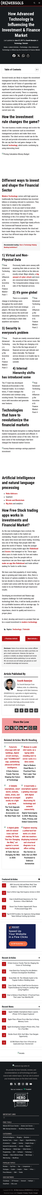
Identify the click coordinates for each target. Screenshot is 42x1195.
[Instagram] (36, 712)
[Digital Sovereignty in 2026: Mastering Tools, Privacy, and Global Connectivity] (29, 809)
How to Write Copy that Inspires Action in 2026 (23, 892)
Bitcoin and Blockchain (15, 500)
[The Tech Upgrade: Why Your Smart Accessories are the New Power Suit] (12, 803)
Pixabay (25, 1193)
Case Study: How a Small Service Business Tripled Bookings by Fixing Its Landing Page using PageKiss (23, 987)
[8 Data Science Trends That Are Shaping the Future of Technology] (12, 767)
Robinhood (34, 548)
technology (13, 145)
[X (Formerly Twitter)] (26, 712)
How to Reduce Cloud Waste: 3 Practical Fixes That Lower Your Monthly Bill (29, 771)
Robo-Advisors (12, 493)
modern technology (29, 622)
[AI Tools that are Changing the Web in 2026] (12, 848)
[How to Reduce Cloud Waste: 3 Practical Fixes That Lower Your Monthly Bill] (29, 762)
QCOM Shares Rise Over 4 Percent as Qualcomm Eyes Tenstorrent (23, 1043)
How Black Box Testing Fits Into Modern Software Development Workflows (23, 971)
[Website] (16, 712)
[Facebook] (21, 712)
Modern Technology (10, 196)
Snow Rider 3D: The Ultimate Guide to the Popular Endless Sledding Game (23, 979)
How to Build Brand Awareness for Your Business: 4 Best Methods (23, 900)
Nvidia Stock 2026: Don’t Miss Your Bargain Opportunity (23, 1035)
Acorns (8, 551)
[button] (34, 3)
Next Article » (33, 639)
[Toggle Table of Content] (36, 69)
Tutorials (25, 43)
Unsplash (19, 1193)
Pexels (31, 1193)
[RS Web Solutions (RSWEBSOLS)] (12, 3)
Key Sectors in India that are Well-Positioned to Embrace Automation (29, 858)
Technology (17, 43)
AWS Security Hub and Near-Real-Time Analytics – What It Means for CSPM (23, 885)
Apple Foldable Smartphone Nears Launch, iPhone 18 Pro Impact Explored (23, 1013)
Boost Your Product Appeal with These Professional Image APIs (23, 908)
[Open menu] (4, 1117)
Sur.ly (24, 1105)
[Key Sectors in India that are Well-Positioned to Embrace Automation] (29, 848)
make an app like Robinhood (13, 563)
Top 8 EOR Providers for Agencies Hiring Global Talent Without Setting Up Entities (23, 915)
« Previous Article (10, 639)
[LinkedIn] (31, 712)
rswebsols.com (21, 1100)
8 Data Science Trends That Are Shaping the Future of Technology (23, 964)
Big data (9, 503)
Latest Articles (13, 47)
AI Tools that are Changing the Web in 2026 (12, 855)
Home (5, 47)
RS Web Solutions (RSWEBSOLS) (23, 1190)
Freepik (36, 1193)
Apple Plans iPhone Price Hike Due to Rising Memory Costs (23, 1020)
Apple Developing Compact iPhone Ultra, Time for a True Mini (23, 1028)
